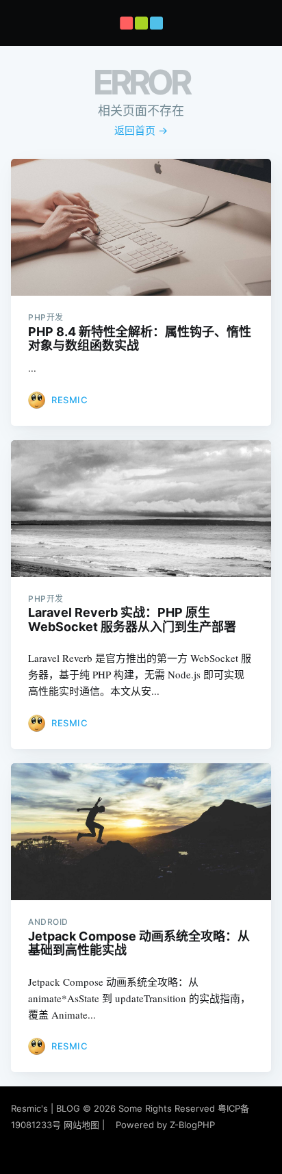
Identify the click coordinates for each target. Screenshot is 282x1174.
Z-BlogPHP (192, 1124)
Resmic (69, 399)
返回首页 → (141, 130)
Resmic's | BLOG (47, 1108)
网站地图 (81, 1124)
